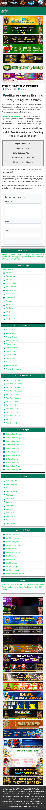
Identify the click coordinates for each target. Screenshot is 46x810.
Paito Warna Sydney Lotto (35, 801)
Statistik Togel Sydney (13, 441)
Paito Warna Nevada (12, 416)
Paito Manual (10, 276)
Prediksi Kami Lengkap (13, 369)
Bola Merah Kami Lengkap (14, 574)
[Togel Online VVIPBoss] (23, 20)
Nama (7, 221)
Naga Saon (30, 255)
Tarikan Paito (14, 584)
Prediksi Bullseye (11, 348)
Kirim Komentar (11, 241)
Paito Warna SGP (23, 794)
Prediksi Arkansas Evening (12, 116)
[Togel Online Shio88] (23, 772)
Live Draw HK (28, 257)
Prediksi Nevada (11, 365)
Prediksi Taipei (10, 362)
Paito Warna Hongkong (13, 384)
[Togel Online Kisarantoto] (23, 58)
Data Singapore (11, 481)
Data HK (33, 794)
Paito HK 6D (9, 419)
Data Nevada (10, 516)
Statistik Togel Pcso (12, 455)
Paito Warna (9, 280)
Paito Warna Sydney (12, 387)
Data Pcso (9, 502)
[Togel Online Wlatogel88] (23, 668)
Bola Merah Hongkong (13, 538)
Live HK (4, 589)
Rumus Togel (24, 584)
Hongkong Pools (8, 255)
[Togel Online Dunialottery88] (23, 724)
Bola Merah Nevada (12, 570)
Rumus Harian (10, 290)
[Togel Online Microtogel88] (23, 601)
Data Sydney (10, 488)
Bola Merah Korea (11, 559)
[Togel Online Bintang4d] (23, 658)
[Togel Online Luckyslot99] (23, 705)
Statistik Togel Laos (12, 448)
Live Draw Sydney (14, 259)
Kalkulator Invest (11, 294)
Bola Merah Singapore (13, 534)
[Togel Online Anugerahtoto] (23, 734)
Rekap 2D (9, 315)
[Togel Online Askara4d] (23, 649)
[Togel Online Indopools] (23, 762)
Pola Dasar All (10, 308)
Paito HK (6, 257)
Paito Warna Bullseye (13, 398)
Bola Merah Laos (11, 549)
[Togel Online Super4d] (23, 39)
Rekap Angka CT (11, 319)
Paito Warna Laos (11, 394)
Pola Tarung (34, 584)
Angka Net (12, 791)
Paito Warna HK (7, 270)
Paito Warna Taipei (12, 412)
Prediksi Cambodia (12, 340)
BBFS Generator (11, 287)
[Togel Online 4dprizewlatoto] (23, 677)
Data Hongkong (11, 484)
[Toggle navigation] (42, 11)
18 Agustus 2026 (10, 89)
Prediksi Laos (10, 344)
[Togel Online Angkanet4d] (23, 753)
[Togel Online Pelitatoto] (23, 68)
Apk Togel (5, 584)
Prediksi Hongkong (12, 333)
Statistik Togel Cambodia (14, 445)
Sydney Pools (37, 799)
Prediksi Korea (10, 355)
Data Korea (9, 506)
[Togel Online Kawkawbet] (23, 630)
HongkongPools (19, 801)
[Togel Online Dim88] (23, 30)
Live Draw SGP (37, 587)
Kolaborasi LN (10, 297)
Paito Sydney (17, 257)
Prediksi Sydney (11, 337)
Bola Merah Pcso (11, 556)
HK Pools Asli (32, 806)
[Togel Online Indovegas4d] (23, 781)
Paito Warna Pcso (11, 401)
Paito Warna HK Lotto (10, 804)
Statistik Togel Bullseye (13, 452)
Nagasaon (20, 255)
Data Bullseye (10, 498)
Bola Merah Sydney (12, 542)
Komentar (23, 89)
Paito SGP (40, 255)
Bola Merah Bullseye (12, 552)
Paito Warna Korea (12, 405)
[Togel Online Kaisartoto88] (23, 686)
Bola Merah (9, 272)
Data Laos (9, 495)
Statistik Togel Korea (12, 459)
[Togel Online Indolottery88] (23, 743)
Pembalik (8, 301)
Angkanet (28, 799)
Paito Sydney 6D (11, 423)
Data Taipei (9, 513)
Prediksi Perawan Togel (15, 587)
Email (7, 231)
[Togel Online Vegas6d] (23, 639)
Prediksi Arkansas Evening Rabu (20, 85)
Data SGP (39, 794)
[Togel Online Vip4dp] (23, 715)
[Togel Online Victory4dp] (23, 620)
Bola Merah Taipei (11, 567)
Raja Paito (27, 587)
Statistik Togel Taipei (12, 466)
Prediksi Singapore (12, 330)
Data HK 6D (9, 520)
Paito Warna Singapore (13, 380)
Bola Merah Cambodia (13, 545)
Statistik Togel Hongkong (14, 438)
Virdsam (5, 791)
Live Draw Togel (11, 283)
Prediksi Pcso (10, 351)
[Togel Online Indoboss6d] (23, 611)
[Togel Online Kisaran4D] (23, 49)
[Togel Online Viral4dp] (23, 77)
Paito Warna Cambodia (13, 391)
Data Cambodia (11, 491)
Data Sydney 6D (11, 523)
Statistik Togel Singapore (14, 434)
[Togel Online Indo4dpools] (23, 696)
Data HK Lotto (23, 804)
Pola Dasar (9, 304)
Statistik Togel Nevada (13, 470)
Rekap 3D (9, 312)
